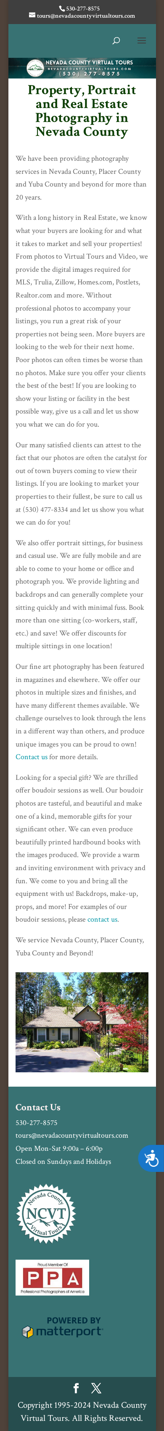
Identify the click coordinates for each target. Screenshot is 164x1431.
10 (85, 1062)
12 (99, 1062)
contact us (102, 919)
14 (114, 1062)
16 (128, 1062)
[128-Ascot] (82, 1070)
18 (142, 1062)
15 (121, 1062)
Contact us (32, 757)
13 (107, 1062)
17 (135, 1062)
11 (92, 1062)
